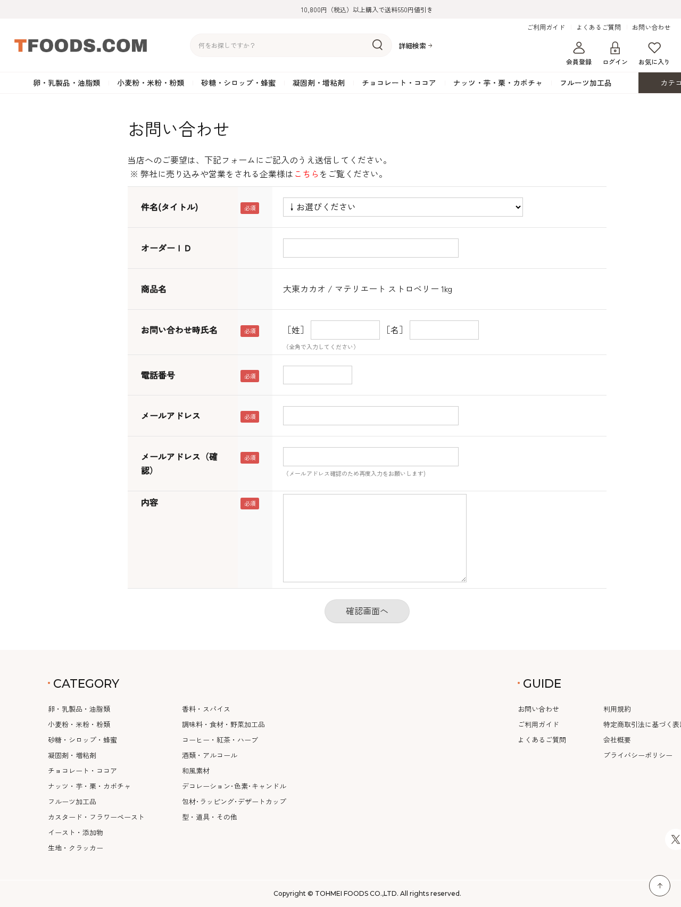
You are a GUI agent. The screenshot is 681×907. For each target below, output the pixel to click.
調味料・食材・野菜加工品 (223, 724)
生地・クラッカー (75, 848)
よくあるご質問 (598, 27)
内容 (149, 502)
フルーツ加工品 (586, 82)
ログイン (615, 61)
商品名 (154, 288)
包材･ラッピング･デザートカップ (234, 801)
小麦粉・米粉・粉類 (150, 82)
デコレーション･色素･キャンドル (234, 786)
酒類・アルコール (209, 755)
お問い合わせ (651, 27)
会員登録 (579, 61)
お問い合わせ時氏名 (179, 329)
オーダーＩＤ (166, 247)
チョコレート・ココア (399, 82)
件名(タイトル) (169, 206)
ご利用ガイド (546, 27)
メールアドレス (171, 415)
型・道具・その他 (209, 817)
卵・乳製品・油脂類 (66, 82)
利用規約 (617, 709)
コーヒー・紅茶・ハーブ (220, 740)
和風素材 (196, 770)
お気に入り (654, 61)
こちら (306, 173)
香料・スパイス (206, 709)
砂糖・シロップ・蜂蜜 (238, 82)
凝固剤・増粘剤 (319, 82)
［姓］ (296, 329)
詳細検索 (412, 45)
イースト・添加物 (75, 832)
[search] (377, 45)
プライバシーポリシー (637, 755)
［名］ (395, 329)
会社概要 (617, 740)
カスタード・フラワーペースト (96, 817)
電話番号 (158, 374)
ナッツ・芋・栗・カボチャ (498, 82)
